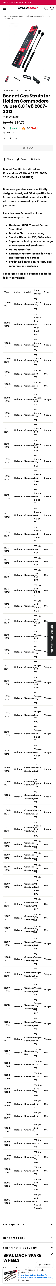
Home (5, 16)
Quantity (9, 133)
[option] (28, 48)
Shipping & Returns (20, 1247)
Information (14, 1238)
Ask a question (13, 1224)
